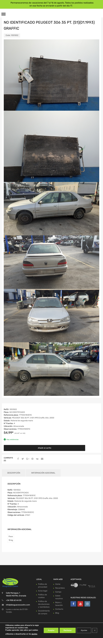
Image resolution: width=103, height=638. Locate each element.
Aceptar (51, 630)
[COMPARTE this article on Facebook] (17, 459)
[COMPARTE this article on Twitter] (22, 459)
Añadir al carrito (44, 448)
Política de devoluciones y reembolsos (43, 604)
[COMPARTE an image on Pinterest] (32, 459)
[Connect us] (73, 603)
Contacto (59, 609)
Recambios (60, 588)
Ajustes (84, 630)
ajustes (34, 634)
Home (57, 584)
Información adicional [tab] (43, 473)
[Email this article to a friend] (41, 459)
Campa (58, 592)
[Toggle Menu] (3, 15)
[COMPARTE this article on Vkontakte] (37, 459)
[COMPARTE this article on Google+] (27, 459)
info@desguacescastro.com (18, 605)
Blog (57, 613)
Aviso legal (42, 591)
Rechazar (68, 630)
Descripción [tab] (13, 473)
